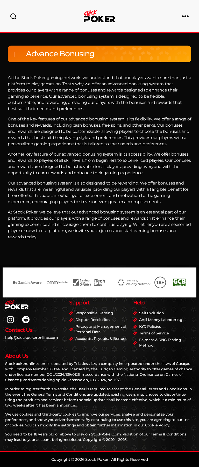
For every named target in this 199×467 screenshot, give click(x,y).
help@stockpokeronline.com (31, 337)
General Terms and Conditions (159, 389)
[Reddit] (26, 319)
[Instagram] (10, 319)
